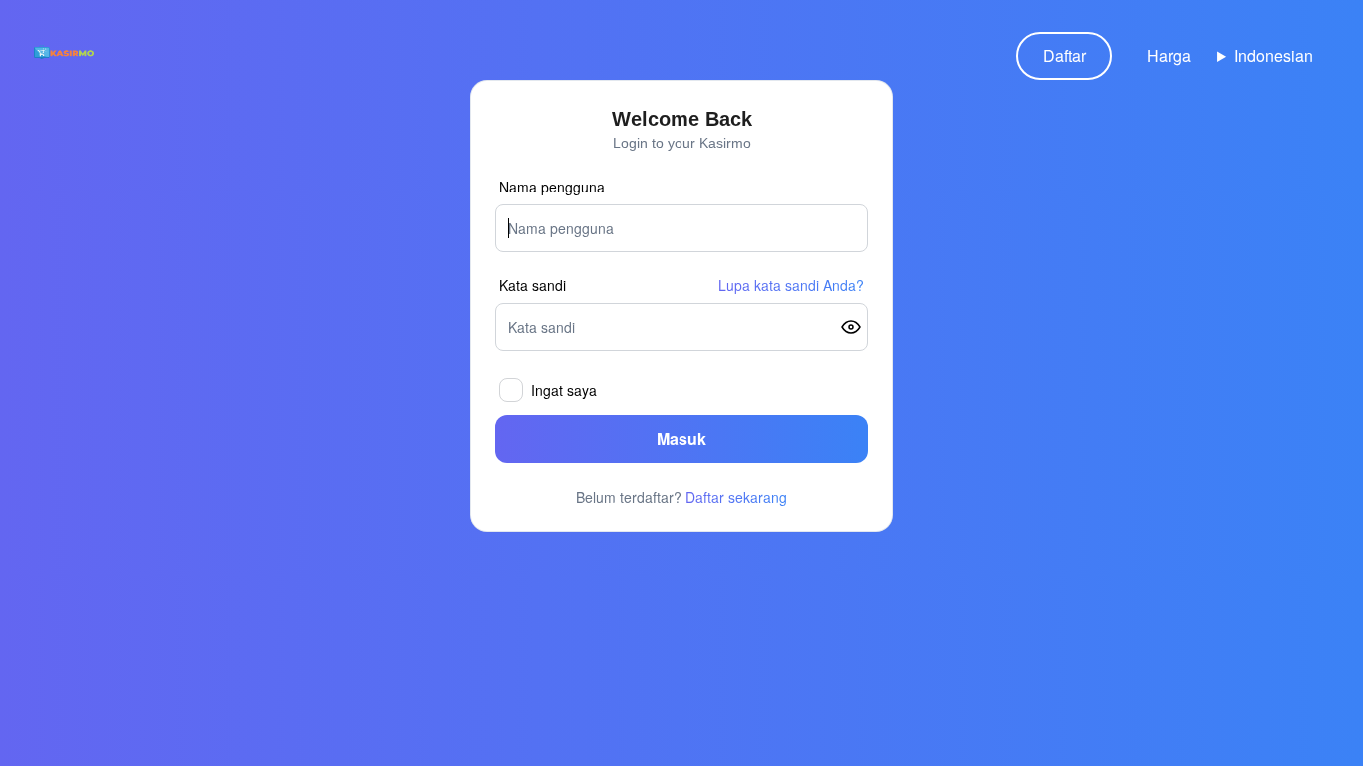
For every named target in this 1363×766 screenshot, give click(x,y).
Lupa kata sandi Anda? (791, 285)
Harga (1169, 55)
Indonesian (1273, 55)
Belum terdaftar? (681, 497)
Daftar (1064, 55)
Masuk (681, 438)
